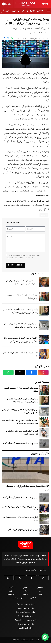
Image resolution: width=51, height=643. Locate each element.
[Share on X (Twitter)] (8, 38)
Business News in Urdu (25, 612)
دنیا (19, 10)
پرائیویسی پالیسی (31, 570)
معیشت (25, 591)
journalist (44, 215)
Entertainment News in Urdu (25, 620)
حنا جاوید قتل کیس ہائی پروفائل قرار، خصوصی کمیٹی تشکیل (21, 297)
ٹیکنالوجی (33, 598)
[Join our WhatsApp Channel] (45, 637)
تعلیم (40, 594)
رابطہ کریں (43, 570)
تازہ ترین (32, 10)
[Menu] (48, 12)
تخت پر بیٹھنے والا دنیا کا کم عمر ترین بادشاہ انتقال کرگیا (20, 354)
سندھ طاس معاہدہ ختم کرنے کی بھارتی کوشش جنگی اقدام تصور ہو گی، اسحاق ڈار (21, 282)
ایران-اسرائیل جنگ (8, 10)
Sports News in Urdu (25, 608)
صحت (25, 594)
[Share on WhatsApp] (12, 38)
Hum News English (25, 628)
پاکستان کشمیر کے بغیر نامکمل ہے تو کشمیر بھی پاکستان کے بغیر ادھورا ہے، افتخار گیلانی (20, 311)
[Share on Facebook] (4, 38)
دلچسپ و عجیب (18, 598)
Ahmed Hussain (44, 39)
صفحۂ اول (40, 10)
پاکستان (25, 10)
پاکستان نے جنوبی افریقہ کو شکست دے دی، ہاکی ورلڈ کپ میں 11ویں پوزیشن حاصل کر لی (20, 340)
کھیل (11, 591)
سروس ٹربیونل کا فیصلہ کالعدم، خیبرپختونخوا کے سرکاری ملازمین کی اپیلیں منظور (20, 325)
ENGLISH (45, 4)
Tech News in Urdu (25, 616)
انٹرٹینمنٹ (11, 594)
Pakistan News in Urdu (25, 604)
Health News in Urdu (26, 624)
